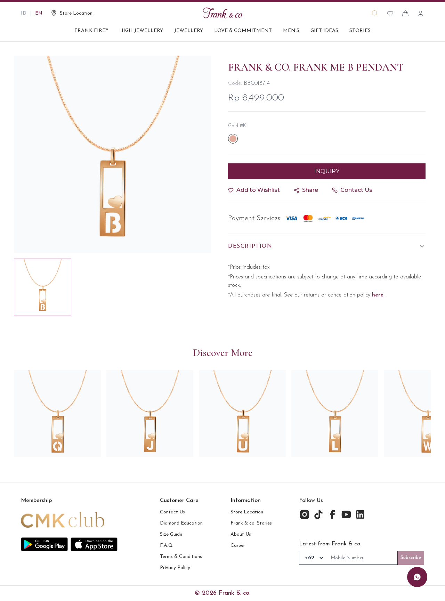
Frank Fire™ (91, 30)
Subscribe (410, 557)
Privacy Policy (175, 567)
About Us (240, 534)
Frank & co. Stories (251, 523)
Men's (291, 30)
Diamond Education (181, 523)
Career (237, 545)
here (377, 295)
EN (38, 13)
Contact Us (172, 512)
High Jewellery (141, 30)
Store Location (246, 512)
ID (23, 13)
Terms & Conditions (181, 556)
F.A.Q (166, 545)
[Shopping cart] (405, 13)
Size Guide (171, 534)
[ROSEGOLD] (233, 139)
